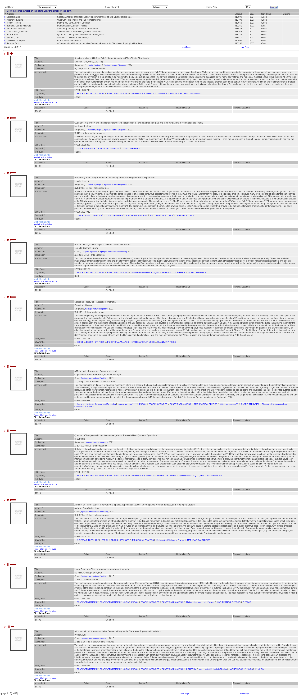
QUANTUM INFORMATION (210, 476)
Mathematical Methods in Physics (146, 273)
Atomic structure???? (128, 404)
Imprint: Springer (94, 65)
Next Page (186, 47)
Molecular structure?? (229, 404)
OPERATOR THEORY (166, 476)
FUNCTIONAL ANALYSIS (118, 94)
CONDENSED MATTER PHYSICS (114, 602)
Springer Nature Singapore (115, 65)
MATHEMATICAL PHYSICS (143, 94)
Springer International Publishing (113, 251)
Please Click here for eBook (45, 102)
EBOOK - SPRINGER (95, 94)
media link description (43, 157)
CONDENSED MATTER (87, 602)
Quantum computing (187, 476)
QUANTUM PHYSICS (131, 148)
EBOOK (80, 94)
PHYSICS (247, 602)
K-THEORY (191, 669)
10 (5, 43)
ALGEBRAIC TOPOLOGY (88, 540)
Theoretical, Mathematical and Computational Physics (179, 94)
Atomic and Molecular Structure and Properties (96, 404)
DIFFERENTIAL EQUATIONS (89, 215)
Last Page (245, 47)
